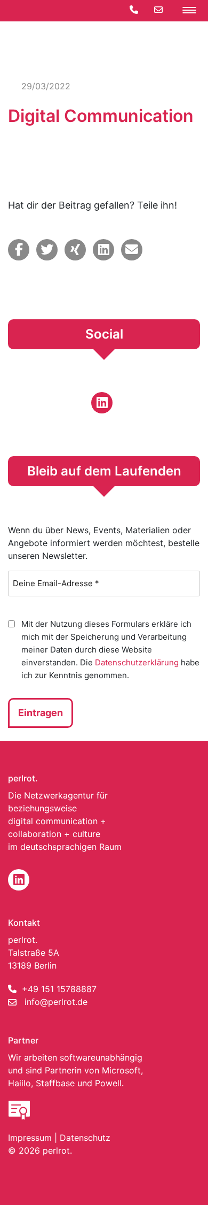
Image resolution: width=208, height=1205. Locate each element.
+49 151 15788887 (59, 989)
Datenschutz (85, 1137)
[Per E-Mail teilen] (131, 249)
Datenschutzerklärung (137, 662)
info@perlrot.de (56, 1001)
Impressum (30, 1137)
